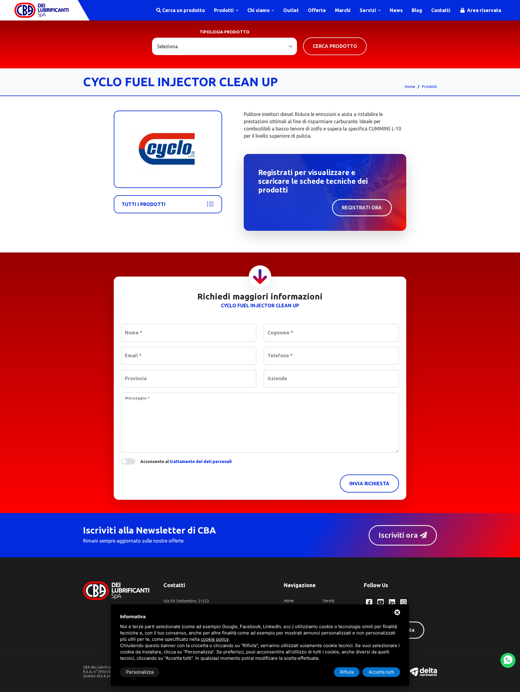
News (396, 10)
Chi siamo (259, 10)
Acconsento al (186, 461)
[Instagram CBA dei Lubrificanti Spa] (403, 602)
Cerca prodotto (335, 46)
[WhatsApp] (507, 660)
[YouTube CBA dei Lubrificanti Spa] (380, 602)
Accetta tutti (381, 672)
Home (410, 86)
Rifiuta (347, 672)
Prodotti (224, 10)
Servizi (368, 10)
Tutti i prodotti (144, 204)
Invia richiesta (369, 483)
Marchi (343, 10)
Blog (417, 10)
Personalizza (139, 672)
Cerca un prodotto (183, 10)
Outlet (291, 10)
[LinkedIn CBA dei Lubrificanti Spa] (392, 602)
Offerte (317, 10)
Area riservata (483, 10)
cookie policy (215, 639)
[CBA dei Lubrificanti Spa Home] (41, 10)
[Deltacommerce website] (423, 671)
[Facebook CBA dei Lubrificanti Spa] (369, 602)
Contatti (440, 10)
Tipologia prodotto (224, 32)
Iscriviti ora (399, 535)
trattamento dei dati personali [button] (201, 461)
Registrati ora (362, 207)
